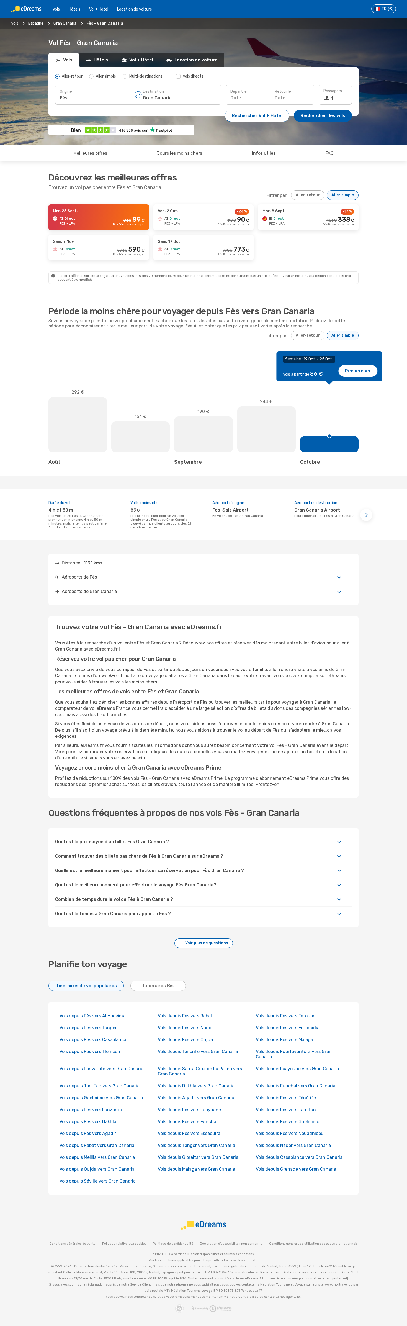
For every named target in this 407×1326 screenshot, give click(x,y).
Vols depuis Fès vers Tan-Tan (286, 1109)
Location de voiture (134, 9)
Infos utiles (263, 153)
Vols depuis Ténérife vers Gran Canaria (198, 1051)
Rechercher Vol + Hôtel (257, 115)
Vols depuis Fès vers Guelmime (287, 1121)
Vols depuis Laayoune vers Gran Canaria (297, 1068)
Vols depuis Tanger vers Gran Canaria (196, 1145)
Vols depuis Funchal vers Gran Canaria (295, 1085)
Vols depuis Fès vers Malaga (284, 1039)
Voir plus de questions (206, 943)
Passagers (332, 91)
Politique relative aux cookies (124, 1243)
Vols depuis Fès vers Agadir (88, 1133)
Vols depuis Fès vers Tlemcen (90, 1051)
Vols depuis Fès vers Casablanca (93, 1039)
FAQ (329, 153)
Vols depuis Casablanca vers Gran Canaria (299, 1157)
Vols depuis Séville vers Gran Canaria (98, 1181)
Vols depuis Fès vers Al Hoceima (92, 1015)
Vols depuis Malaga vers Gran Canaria (196, 1169)
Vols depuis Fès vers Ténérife (286, 1097)
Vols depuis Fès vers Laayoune (189, 1109)
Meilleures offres (90, 153)
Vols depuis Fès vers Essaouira (189, 1133)
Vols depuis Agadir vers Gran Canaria (196, 1097)
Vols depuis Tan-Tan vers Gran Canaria (100, 1085)
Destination (153, 91)
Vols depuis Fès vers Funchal (187, 1121)
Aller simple (342, 195)
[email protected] (335, 1278)
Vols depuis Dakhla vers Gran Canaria (196, 1085)
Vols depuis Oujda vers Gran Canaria (97, 1169)
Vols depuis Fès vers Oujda (185, 1039)
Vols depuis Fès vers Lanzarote (91, 1109)
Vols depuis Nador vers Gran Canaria (293, 1145)
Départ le (238, 91)
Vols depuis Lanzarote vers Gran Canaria (101, 1068)
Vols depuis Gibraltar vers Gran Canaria (198, 1157)
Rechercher (358, 370)
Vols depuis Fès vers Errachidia (288, 1027)
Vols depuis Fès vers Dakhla (88, 1121)
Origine (66, 91)
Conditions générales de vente (73, 1243)
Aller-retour (308, 195)
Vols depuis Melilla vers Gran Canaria (97, 1157)
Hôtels (74, 9)
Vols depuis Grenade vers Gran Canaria (296, 1169)
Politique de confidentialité (173, 1243)
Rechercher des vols (322, 115)
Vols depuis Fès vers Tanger (88, 1027)
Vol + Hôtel (98, 9)
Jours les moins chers (179, 153)
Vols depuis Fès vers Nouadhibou (290, 1133)
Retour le (283, 91)
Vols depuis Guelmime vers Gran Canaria (101, 1097)
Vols (56, 9)
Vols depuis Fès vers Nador (185, 1027)
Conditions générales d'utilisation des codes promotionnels (313, 1243)
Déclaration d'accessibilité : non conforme (231, 1243)
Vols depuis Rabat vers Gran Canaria (97, 1145)
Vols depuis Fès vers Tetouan (286, 1015)
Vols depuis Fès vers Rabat (185, 1015)
